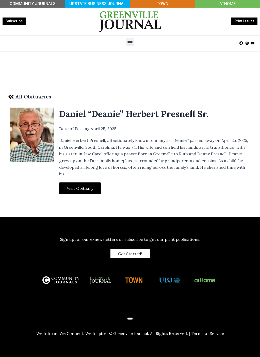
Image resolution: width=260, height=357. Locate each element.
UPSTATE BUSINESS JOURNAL (97, 3)
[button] (130, 42)
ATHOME (227, 3)
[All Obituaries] (11, 96)
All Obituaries (33, 96)
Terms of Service (207, 333)
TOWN (162, 3)
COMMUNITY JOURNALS (33, 3)
